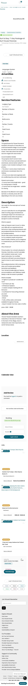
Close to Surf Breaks (10, 80)
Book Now (23, 683)
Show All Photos (17, 19)
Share (6, 586)
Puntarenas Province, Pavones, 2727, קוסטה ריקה (13, 44)
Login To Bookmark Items (15, 581)
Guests (8, 432)
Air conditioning (7, 78)
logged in (14, 396)
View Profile (8, 563)
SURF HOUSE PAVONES (11, 561)
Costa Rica (18, 32)
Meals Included (7, 86)
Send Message (9, 571)
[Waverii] (4, 3)
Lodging (3, 32)
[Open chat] (25, 678)
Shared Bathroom (8, 94)
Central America (11, 32)
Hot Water (7, 83)
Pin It (14, 589)
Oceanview (7, 89)
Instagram (8, 569)
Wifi (4, 97)
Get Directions (20, 341)
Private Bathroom (8, 92)
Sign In (23, 2)
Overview (5, 63)
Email (21, 589)
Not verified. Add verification (14, 408)
